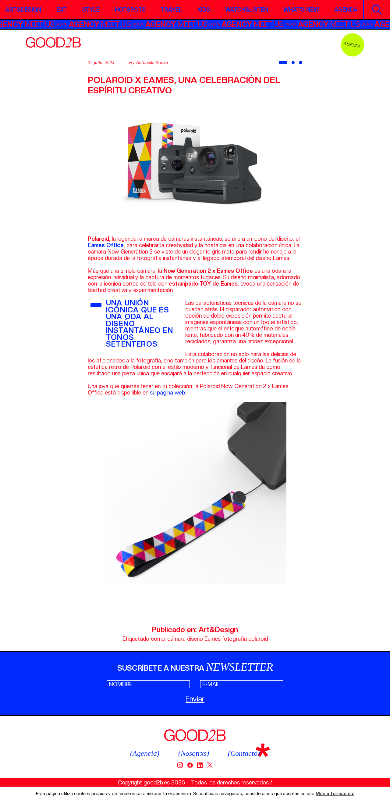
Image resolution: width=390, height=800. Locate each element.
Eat (61, 9)
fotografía (234, 639)
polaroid (258, 639)
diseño (195, 639)
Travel (171, 9)
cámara (176, 639)
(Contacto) (244, 753)
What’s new (301, 9)
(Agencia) (144, 753)
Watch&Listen (246, 9)
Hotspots (130, 9)
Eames (212, 639)
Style (91, 9)
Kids (203, 9)
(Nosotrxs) (193, 753)
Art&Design (23, 9)
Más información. (335, 793)
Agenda (346, 9)
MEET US (35, 24)
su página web (167, 392)
